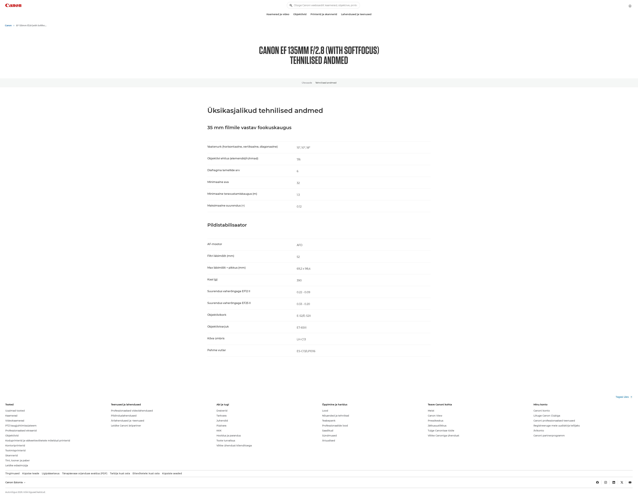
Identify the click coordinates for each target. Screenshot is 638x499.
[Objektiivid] (308, 14)
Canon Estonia (14, 482)
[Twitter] (622, 482)
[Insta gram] (605, 482)
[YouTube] (630, 482)
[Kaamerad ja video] (290, 14)
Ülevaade (307, 82)
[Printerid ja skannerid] (338, 14)
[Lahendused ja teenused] (373, 14)
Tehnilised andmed (325, 82)
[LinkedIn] (613, 482)
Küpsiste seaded (172, 473)
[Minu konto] (630, 6)
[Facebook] (597, 482)
